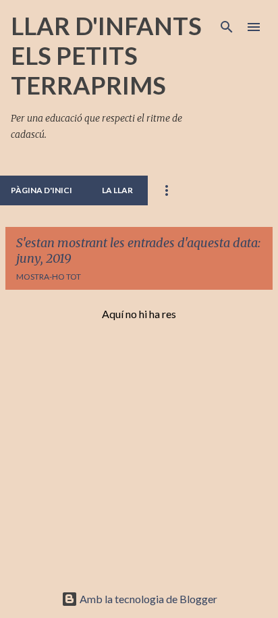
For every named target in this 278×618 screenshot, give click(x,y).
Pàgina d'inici (41, 190)
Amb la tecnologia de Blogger (147, 598)
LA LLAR (117, 190)
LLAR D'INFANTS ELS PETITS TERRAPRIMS (106, 55)
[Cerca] (227, 27)
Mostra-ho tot (48, 277)
